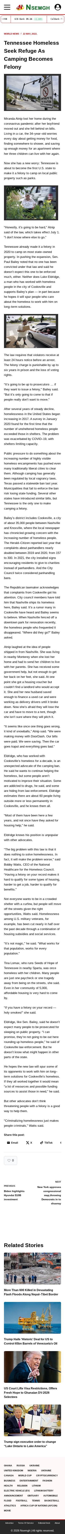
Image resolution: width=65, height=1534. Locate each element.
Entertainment (29, 1481)
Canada (9, 1475)
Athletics (10, 1505)
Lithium (36, 1485)
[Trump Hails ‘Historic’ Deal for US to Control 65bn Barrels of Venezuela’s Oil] (32, 1318)
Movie (7, 1510)
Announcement (13, 1495)
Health (8, 1485)
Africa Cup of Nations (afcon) (38, 1505)
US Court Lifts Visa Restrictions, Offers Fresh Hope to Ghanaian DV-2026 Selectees (30, 1392)
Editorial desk (44, 1523)
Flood (7, 1500)
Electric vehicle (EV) (17, 1490)
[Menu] (7, 7)
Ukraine (34, 1465)
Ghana (8, 1465)
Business (9, 1481)
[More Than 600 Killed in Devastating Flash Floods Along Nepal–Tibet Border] (32, 1268)
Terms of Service (26, 1523)
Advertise (9, 1523)
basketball (51, 1500)
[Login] (58, 7)
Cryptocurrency (47, 1475)
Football (21, 1500)
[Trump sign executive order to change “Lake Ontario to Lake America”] (32, 1420)
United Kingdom (13, 1470)
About (57, 1523)
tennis (36, 1500)
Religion (22, 1485)
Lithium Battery (43, 1490)
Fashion (47, 1481)
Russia (21, 1465)
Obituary (33, 1495)
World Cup (25, 1475)
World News (11, 34)
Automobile (50, 1495)
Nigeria (32, 1470)
